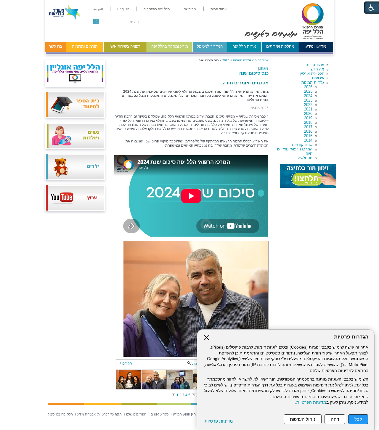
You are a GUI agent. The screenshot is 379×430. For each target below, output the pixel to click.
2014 (308, 140)
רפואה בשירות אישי (125, 46)
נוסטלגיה (305, 158)
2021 (308, 109)
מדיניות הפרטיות (311, 402)
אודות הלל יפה (244, 46)
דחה (335, 419)
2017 (308, 127)
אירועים (318, 78)
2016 (308, 131)
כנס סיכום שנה (254, 73)
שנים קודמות (302, 144)
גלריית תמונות (312, 82)
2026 (308, 87)
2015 (308, 136)
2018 (308, 122)
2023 (308, 100)
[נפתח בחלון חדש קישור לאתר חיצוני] (308, 176)
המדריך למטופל (210, 46)
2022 (308, 104)
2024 (308, 96)
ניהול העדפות (302, 419)
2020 (308, 113)
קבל (358, 419)
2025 (308, 91)
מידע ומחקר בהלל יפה (169, 46)
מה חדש (317, 69)
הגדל (195, 364)
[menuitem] (219, 9)
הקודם (127, 363)
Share (264, 68)
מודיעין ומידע (316, 46)
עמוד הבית (315, 64)
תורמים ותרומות (85, 46)
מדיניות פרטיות (219, 420)
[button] (96, 21)
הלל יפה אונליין (312, 73)
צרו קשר (55, 46)
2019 (308, 118)
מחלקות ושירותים (280, 46)
